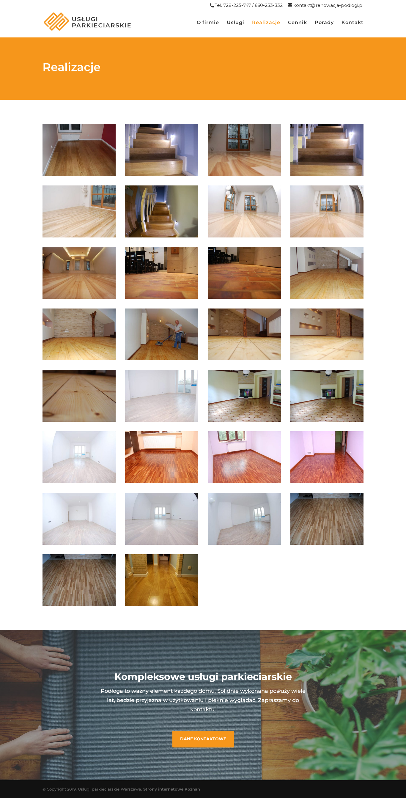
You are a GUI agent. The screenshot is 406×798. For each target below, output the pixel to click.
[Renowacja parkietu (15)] (326, 174)
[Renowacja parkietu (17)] (161, 236)
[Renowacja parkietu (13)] (161, 174)
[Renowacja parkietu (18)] (244, 236)
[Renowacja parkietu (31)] (326, 420)
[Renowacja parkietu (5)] (161, 543)
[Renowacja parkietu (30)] (244, 420)
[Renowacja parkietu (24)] (79, 358)
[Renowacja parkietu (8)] (79, 604)
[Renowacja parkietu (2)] (244, 481)
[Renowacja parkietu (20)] (79, 297)
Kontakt (352, 23)
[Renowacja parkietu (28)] (79, 420)
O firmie (208, 23)
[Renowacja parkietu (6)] (244, 543)
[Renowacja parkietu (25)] (161, 358)
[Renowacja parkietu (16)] (79, 236)
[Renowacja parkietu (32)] (79, 481)
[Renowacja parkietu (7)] (326, 543)
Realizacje (266, 23)
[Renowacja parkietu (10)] (161, 604)
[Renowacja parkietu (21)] (161, 297)
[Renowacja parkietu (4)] (79, 543)
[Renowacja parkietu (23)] (326, 297)
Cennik (297, 23)
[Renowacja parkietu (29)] (161, 420)
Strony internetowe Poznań (171, 789)
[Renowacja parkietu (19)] (326, 236)
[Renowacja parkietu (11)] (79, 174)
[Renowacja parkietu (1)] (161, 481)
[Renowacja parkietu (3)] (326, 481)
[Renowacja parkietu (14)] (244, 174)
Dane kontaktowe (203, 739)
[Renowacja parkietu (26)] (244, 358)
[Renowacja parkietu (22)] (244, 297)
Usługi (235, 23)
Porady (324, 23)
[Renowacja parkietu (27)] (326, 358)
